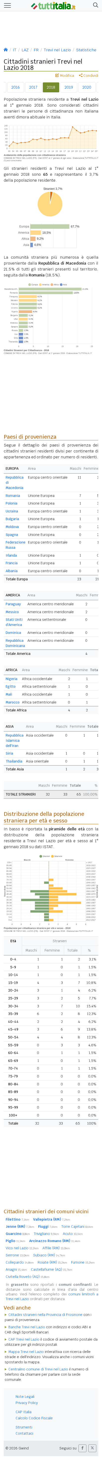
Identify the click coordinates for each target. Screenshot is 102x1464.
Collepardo (20, 1262)
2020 (86, 87)
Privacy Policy (27, 1403)
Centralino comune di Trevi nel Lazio (38, 1369)
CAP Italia (23, 1412)
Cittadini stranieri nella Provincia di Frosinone (45, 1314)
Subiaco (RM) (49, 1255)
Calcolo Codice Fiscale (34, 1418)
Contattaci (24, 1433)
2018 (51, 87)
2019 (69, 87)
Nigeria (11, 679)
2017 (33, 87)
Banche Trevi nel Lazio (26, 1327)
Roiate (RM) (52, 1262)
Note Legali (25, 1396)
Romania (13, 495)
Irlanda (11, 555)
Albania (12, 571)
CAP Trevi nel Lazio (23, 1339)
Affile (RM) (56, 1248)
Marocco (13, 702)
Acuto (73, 1233)
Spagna (12, 534)
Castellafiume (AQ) (51, 1269)
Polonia (11, 503)
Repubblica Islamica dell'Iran (15, 740)
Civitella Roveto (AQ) (28, 1276)
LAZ (25, 50)
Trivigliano (46, 1233)
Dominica (13, 632)
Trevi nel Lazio (57, 50)
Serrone (17, 1255)
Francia (12, 563)
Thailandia (14, 761)
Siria (9, 753)
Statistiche (86, 50)
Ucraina (12, 511)
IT (14, 50)
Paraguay (13, 604)
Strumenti (24, 1427)
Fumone (83, 1262)
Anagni (16, 1269)
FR (36, 50)
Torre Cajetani (77, 1226)
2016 (15, 87)
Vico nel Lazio (22, 1248)
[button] (94, 5)
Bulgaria (12, 519)
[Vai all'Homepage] (53, 5)
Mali (9, 694)
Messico (12, 612)
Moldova (12, 527)
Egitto (11, 686)
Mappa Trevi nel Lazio (26, 1351)
